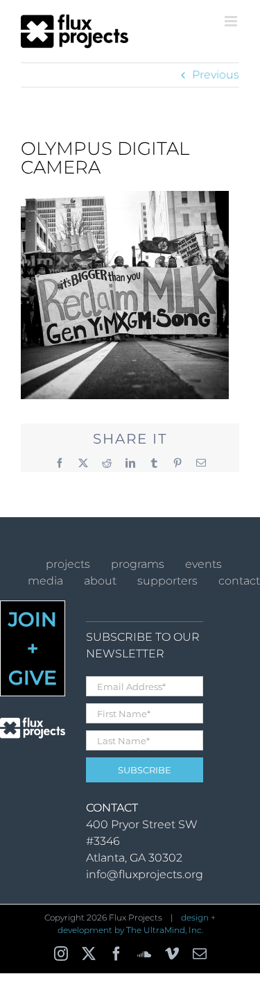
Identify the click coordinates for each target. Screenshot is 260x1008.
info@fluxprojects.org (144, 874)
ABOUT (100, 580)
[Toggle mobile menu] (232, 21)
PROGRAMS (137, 564)
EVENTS (203, 564)
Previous (215, 74)
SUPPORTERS (167, 580)
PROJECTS (68, 564)
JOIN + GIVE (32, 648)
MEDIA (45, 580)
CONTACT (239, 580)
